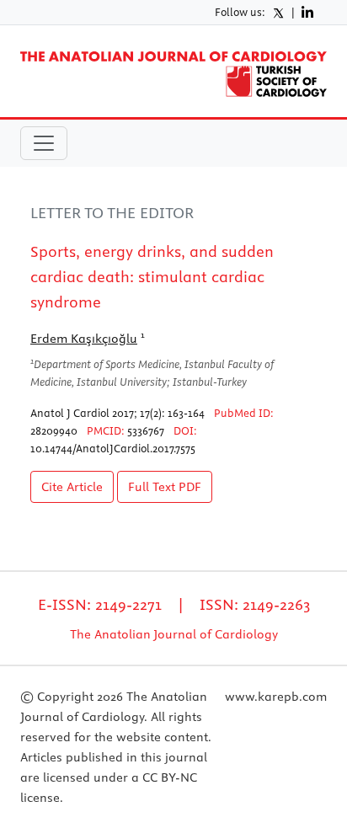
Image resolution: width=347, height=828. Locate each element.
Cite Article (72, 486)
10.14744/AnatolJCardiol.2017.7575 (112, 448)
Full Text (164, 486)
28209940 (53, 430)
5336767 (145, 430)
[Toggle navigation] (43, 143)
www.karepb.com (276, 696)
